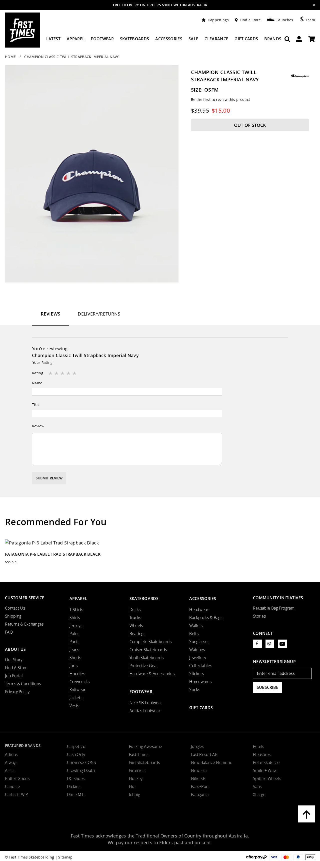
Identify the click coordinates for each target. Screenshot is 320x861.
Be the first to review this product (220, 99)
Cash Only (76, 754)
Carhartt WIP (16, 794)
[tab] (50, 318)
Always (11, 762)
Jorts (74, 665)
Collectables (200, 665)
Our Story (13, 659)
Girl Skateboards (144, 762)
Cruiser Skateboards (148, 649)
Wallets (195, 625)
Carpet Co (76, 746)
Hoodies (77, 673)
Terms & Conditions (23, 683)
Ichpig (134, 794)
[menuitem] (53, 41)
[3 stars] (63, 373)
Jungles (197, 746)
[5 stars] (75, 373)
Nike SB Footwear (146, 702)
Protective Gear (144, 665)
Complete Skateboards (151, 641)
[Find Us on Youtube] (282, 644)
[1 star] (51, 373)
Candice (12, 786)
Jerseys (76, 625)
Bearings (137, 633)
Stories (259, 616)
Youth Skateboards (147, 657)
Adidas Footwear (145, 710)
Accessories (202, 598)
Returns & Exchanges (24, 624)
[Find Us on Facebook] (257, 644)
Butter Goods (17, 778)
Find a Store (250, 20)
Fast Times (138, 754)
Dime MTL (76, 794)
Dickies (73, 786)
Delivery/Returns (99, 314)
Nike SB (198, 778)
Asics (9, 770)
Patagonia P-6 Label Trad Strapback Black (52, 554)
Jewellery (197, 657)
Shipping (13, 616)
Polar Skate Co (266, 762)
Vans (257, 786)
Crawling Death (81, 770)
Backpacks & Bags (205, 617)
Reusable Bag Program (273, 608)
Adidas (11, 754)
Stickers (196, 673)
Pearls (258, 746)
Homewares (200, 681)
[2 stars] (57, 373)
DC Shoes (75, 778)
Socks (194, 689)
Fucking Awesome (145, 746)
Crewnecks (80, 681)
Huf (132, 786)
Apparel (78, 598)
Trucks (135, 617)
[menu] (163, 41)
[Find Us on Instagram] (270, 644)
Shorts (75, 657)
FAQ (9, 632)
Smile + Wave (265, 770)
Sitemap (65, 857)
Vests (74, 705)
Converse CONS (81, 762)
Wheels (136, 625)
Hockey (136, 778)
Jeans (74, 649)
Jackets (76, 697)
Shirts (75, 617)
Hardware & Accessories (152, 673)
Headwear (198, 609)
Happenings (218, 20)
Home (11, 56)
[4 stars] (69, 373)
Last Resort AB (204, 754)
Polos (74, 633)
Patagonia (200, 794)
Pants (74, 641)
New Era (198, 770)
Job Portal (14, 675)
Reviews (50, 314)
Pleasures (262, 754)
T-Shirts (76, 609)
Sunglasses (199, 641)
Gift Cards (201, 707)
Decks (135, 609)
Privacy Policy (17, 691)
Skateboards (144, 598)
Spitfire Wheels (267, 778)
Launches (284, 20)
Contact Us (15, 608)
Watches (197, 649)
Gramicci (137, 770)
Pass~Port (200, 786)
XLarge (259, 794)
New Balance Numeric (211, 762)
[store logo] (22, 30)
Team (310, 20)
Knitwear (78, 689)
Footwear (141, 691)
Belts (193, 633)
